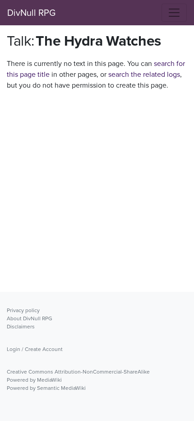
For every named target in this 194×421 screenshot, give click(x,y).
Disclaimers (21, 326)
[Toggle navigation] (174, 13)
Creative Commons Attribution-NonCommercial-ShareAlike (78, 371)
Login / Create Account (35, 349)
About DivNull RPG (29, 318)
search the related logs (144, 74)
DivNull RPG (31, 12)
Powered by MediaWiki (34, 380)
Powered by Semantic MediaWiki (46, 388)
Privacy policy (23, 310)
